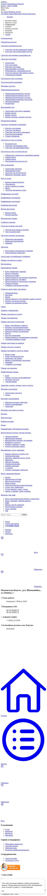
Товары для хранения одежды (16, 303)
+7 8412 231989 (11, 6)
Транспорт (9, 406)
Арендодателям (11, 858)
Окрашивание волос (12, 171)
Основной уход (11, 144)
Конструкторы (6, 418)
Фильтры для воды (12, 380)
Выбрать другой (15, 12)
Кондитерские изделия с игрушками (18, 440)
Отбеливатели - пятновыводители (18, 71)
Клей (7, 376)
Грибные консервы (12, 456)
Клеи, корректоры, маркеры (15, 271)
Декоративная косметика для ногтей (18, 99)
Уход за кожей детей (12, 232)
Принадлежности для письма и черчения (20, 281)
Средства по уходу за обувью (12, 78)
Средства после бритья (13, 134)
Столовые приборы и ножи (15, 339)
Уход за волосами (7, 165)
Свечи (3, 307)
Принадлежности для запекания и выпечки (21, 337)
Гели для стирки (11, 65)
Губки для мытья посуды (14, 356)
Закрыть (21, 4)
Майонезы (9, 460)
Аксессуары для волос (13, 169)
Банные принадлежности (14, 182)
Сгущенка (9, 468)
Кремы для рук (10, 115)
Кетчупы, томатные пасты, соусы (17, 458)
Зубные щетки (10, 159)
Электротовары (11, 382)
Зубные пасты (10, 157)
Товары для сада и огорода (11, 347)
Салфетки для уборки (13, 364)
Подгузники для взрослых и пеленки (19, 251)
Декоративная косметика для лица (18, 97)
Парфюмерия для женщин (10, 198)
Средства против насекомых (11, 82)
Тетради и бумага (11, 283)
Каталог (8, 530)
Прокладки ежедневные (14, 239)
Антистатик (9, 63)
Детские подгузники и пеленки (17, 230)
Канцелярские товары (9, 268)
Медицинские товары (9, 218)
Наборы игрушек (7, 421)
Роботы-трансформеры (13, 404)
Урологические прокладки (15, 253)
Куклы (7, 395)
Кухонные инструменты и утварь (17, 329)
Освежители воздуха (8, 42)
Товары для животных (9, 318)
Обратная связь (11, 848)
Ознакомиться (12, 4)
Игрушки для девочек (9, 389)
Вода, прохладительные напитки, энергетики (22, 499)
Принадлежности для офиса (15, 279)
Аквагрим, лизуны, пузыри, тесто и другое (17, 385)
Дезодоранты (10, 184)
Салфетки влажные (8, 222)
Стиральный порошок (13, 75)
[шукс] (4, 4)
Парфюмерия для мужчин (10, 201)
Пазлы (3, 425)
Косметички (9, 103)
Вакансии (9, 831)
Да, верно (4, 12)
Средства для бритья (13, 130)
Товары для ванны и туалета (11, 314)
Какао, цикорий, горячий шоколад (18, 501)
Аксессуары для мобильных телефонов (15, 256)
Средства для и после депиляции (17, 132)
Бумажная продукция (9, 205)
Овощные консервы (12, 464)
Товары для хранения (9, 368)
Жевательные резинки (13, 438)
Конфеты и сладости (13, 442)
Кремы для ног (10, 113)
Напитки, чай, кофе (8, 495)
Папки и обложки (12, 273)
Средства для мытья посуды (11, 46)
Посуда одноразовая (12, 335)
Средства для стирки (8, 59)
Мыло (7, 188)
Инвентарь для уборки (13, 358)
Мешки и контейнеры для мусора (17, 360)
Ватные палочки (11, 215)
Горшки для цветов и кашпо (11, 260)
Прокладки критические (14, 241)
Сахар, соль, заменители (14, 487)
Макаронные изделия (13, 479)
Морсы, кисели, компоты (14, 505)
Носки (7, 297)
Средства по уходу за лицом (11, 140)
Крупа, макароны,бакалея (10, 474)
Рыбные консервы (12, 466)
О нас (7, 829)
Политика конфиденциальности (17, 850)
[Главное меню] (4, 518)
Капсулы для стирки (12, 67)
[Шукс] (23, 2)
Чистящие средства (8, 86)
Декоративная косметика (10, 90)
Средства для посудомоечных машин (19, 50)
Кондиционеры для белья (14, 69)
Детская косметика (12, 101)
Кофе (7, 503)
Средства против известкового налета (19, 73)
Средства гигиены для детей (11, 226)
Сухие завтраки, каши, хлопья (16, 489)
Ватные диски (10, 213)
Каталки (4, 414)
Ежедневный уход (7, 107)
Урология (4, 247)
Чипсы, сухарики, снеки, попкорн (18, 491)
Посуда (8, 333)
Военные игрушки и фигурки (16, 402)
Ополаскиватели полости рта (16, 161)
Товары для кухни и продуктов (12, 322)
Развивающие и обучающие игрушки (15, 429)
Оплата (25, 14)
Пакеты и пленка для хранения (16, 331)
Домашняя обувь (11, 293)
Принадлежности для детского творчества (21, 277)
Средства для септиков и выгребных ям (15, 55)
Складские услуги (12, 860)
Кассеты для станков (13, 128)
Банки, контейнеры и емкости (16, 325)
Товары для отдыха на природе (12, 343)
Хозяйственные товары (9, 372)
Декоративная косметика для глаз (17, 94)
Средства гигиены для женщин (12, 235)
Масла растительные (13, 481)
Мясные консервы (12, 462)
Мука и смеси (10, 483)
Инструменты (6, 264)
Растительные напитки (13, 507)
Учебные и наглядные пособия (16, 285)
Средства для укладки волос (15, 173)
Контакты (32, 14)
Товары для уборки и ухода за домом (14, 351)
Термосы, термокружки (9, 310)
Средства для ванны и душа (15, 190)
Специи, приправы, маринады (16, 470)
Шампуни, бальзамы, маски (15, 175)
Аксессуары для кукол (13, 393)
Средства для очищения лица (16, 146)
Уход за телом (6, 178)
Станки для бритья (12, 136)
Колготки (8, 295)
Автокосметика (6, 38)
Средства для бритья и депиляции (13, 124)
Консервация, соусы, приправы (12, 450)
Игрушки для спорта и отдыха (12, 410)
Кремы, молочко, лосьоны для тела (18, 117)
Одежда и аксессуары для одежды (13, 289)
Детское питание (11, 436)
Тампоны (8, 243)
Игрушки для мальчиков (10, 399)
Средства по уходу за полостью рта (14, 151)
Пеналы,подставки (12, 275)
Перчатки (8, 362)
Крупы (7, 477)
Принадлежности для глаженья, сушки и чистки (23, 299)
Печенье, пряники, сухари (15, 444)
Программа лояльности (14, 844)
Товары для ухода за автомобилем (17, 378)
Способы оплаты (11, 846)
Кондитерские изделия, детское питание (16, 433)
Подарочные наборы (8, 121)
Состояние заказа (7, 14)
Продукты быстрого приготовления (18, 485)
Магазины (18, 14)
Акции (7, 528)
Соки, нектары (10, 509)
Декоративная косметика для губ (17, 95)
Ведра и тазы (10, 354)
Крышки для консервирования (16, 327)
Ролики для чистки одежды (15, 301)
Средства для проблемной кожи (17, 148)
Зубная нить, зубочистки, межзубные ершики (22, 155)
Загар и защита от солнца (14, 186)
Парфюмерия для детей (9, 194)
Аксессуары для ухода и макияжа (17, 111)
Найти (24, 515)
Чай (6, 511)
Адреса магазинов (12, 524)
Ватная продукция (8, 209)
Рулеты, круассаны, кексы (15, 446)
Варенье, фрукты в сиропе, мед (17, 454)
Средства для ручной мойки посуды (18, 52)
